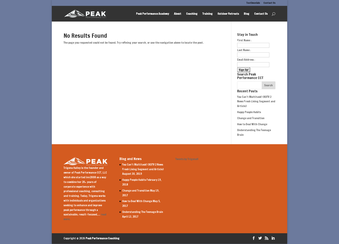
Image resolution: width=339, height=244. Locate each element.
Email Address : (246, 60)
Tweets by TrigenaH (186, 159)
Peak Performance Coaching (102, 238)
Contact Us (269, 3)
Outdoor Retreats (228, 14)
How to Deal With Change (252, 124)
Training (207, 14)
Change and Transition (250, 118)
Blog (246, 14)
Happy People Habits (249, 112)
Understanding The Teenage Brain (142, 212)
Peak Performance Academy (152, 14)
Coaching (192, 14)
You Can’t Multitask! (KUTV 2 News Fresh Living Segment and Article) (256, 101)
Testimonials (253, 3)
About (177, 14)
